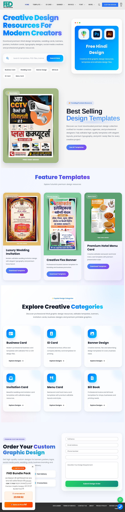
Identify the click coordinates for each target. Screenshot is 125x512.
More (91, 4)
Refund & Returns (115, 506)
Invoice (71, 4)
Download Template (17, 270)
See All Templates (76, 147)
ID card (48, 4)
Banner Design (41, 70)
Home (27, 4)
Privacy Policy (101, 506)
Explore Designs (15, 361)
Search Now (55, 58)
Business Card (10, 70)
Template (36, 4)
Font (81, 4)
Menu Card (20, 76)
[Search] (99, 5)
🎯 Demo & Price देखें (19, 505)
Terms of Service (69, 506)
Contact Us (82, 506)
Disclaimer (57, 506)
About (91, 506)
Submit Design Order (91, 484)
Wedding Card (26, 70)
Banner (60, 4)
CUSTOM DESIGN (110, 5)
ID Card (7, 76)
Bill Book (55, 70)
